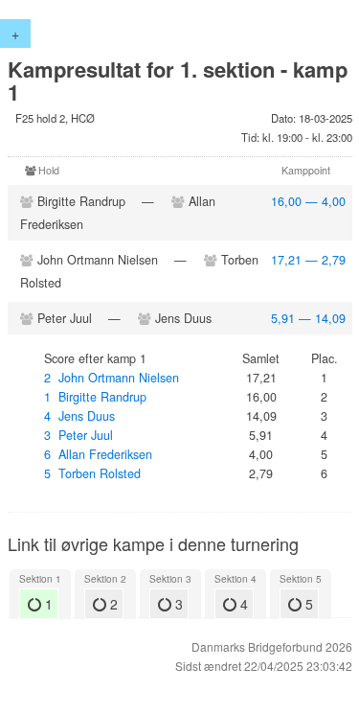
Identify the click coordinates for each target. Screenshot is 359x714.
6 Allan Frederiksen (98, 454)
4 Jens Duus (79, 416)
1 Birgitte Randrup (95, 396)
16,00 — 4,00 (308, 201)
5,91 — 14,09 (308, 318)
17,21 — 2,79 (308, 259)
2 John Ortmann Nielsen (111, 377)
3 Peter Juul (78, 435)
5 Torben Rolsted (92, 473)
